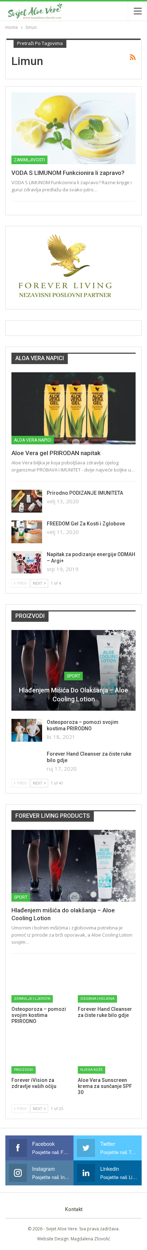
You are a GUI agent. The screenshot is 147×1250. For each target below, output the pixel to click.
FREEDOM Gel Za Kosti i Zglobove (86, 523)
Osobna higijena (97, 998)
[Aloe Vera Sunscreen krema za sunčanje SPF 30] (107, 1053)
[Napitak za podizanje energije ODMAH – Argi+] (26, 562)
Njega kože (91, 1070)
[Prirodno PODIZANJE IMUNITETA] (26, 501)
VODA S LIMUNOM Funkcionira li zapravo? (68, 172)
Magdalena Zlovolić (90, 1239)
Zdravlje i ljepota (32, 998)
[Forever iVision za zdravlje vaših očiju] (40, 1053)
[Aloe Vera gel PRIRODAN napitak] (73, 408)
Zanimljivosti (29, 159)
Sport (73, 676)
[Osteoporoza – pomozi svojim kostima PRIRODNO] (26, 730)
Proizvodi (23, 1070)
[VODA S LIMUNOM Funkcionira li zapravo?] (73, 128)
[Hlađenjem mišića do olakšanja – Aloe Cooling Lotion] (73, 670)
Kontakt (73, 1209)
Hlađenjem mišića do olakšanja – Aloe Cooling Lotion (73, 694)
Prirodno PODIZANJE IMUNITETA (85, 493)
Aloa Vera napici (32, 440)
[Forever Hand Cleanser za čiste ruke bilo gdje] (26, 762)
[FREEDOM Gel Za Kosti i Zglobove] (26, 531)
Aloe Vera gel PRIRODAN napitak (56, 453)
